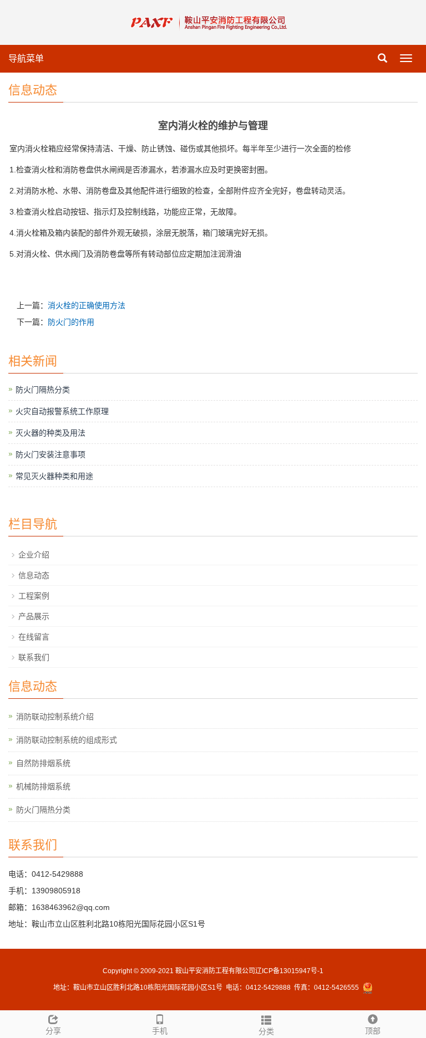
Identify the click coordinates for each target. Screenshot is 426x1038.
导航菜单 (26, 58)
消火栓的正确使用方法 (86, 305)
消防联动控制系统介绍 (55, 716)
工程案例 (33, 595)
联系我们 (33, 657)
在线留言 (33, 636)
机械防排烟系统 (43, 786)
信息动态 (33, 575)
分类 (266, 1031)
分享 (53, 1030)
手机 (160, 1030)
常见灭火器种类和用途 (54, 476)
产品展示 (33, 616)
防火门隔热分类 (43, 389)
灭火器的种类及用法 (50, 432)
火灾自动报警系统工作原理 (62, 411)
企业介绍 (33, 554)
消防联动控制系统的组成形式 (66, 739)
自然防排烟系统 (43, 763)
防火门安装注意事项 (50, 454)
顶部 (373, 1030)
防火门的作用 (71, 322)
